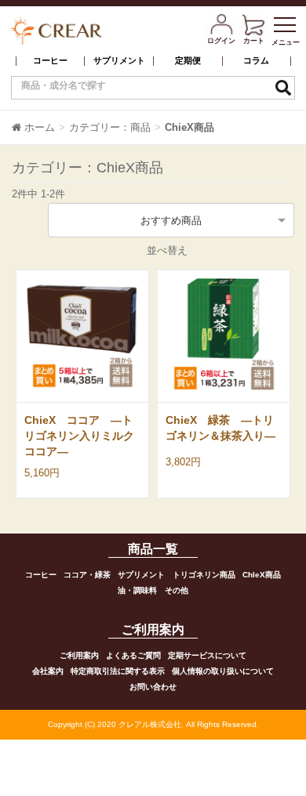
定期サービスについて (207, 655)
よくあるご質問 (133, 655)
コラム (256, 60)
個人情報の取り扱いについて (223, 671)
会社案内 (48, 671)
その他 (176, 590)
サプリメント (119, 60)
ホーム (39, 127)
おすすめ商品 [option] (171, 220)
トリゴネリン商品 (204, 574)
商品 (140, 127)
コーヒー (50, 60)
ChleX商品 (261, 574)
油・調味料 (137, 590)
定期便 (188, 60)
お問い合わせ (153, 686)
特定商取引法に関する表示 (118, 671)
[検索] (283, 88)
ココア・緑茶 (87, 574)
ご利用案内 (79, 655)
